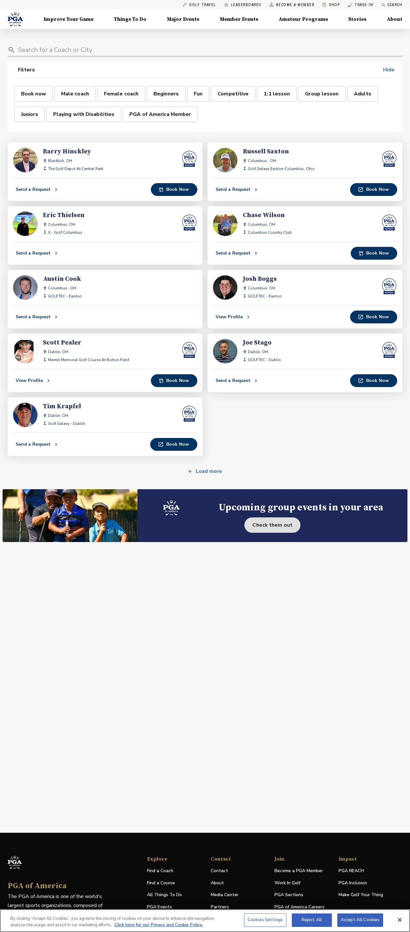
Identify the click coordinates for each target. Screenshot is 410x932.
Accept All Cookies (360, 920)
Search (394, 5)
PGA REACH (351, 871)
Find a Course (161, 883)
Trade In (360, 5)
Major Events (183, 19)
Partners (220, 907)
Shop (331, 5)
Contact (219, 871)
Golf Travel (202, 5)
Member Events (239, 19)
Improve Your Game (69, 19)
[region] (205, 920)
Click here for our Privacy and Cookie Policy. (158, 925)
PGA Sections (289, 895)
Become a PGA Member (299, 871)
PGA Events (159, 907)
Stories (357, 19)
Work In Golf (287, 883)
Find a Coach (160, 871)
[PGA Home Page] (15, 19)
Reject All (312, 920)
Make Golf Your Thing (361, 895)
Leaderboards (246, 5)
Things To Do (130, 19)
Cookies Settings (265, 920)
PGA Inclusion (353, 883)
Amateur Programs (303, 19)
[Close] (400, 920)
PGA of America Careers (299, 907)
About (394, 19)
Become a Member (295, 5)
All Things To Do (164, 895)
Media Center (225, 895)
